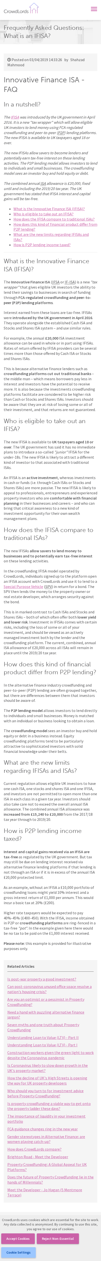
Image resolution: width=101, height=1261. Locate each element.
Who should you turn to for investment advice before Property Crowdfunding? (45, 1093)
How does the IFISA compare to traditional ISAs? (54, 219)
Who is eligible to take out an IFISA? (43, 213)
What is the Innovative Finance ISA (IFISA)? (49, 208)
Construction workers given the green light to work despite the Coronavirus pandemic (50, 1055)
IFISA (15, 117)
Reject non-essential (58, 1238)
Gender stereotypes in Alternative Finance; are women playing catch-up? (46, 1139)
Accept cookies (18, 1238)
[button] (94, 8)
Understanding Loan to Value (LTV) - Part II (43, 1037)
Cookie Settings (18, 1252)
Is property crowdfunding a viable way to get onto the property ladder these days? (49, 1106)
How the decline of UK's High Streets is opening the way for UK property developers (47, 1080)
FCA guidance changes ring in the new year (42, 1128)
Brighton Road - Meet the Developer (37, 1156)
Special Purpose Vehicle (23, 586)
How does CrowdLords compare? (34, 1149)
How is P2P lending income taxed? (42, 244)
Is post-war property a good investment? (41, 979)
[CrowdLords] (21, 7)
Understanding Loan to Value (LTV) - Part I (42, 1044)
